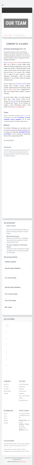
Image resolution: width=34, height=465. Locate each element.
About (10, 35)
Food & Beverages (23, 384)
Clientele (6, 393)
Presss (5, 414)
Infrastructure (7, 391)
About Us (6, 384)
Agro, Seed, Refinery (24, 396)
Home (5, 35)
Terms (5, 416)
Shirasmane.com (22, 461)
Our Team (6, 389)
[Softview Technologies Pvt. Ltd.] (11, 5)
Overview (6, 386)
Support (6, 423)
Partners (6, 420)
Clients (5, 418)
